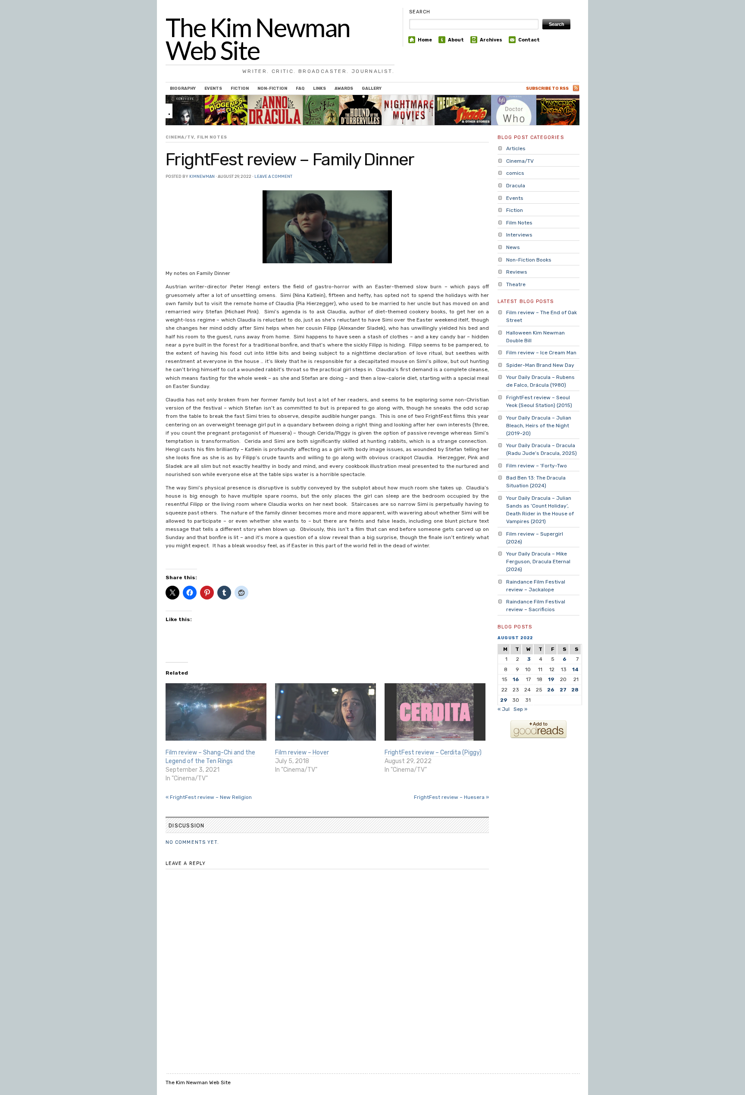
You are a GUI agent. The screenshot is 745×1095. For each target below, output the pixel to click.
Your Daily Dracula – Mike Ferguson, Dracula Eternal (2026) (538, 561)
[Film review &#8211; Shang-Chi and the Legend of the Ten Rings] (216, 712)
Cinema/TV (180, 137)
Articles (516, 148)
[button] (327, 226)
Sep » (520, 709)
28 (575, 690)
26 (550, 690)
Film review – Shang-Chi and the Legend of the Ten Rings (210, 757)
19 (551, 679)
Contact (529, 40)
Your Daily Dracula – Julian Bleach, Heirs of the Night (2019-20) (538, 425)
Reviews (516, 272)
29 (503, 700)
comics (515, 173)
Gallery (372, 88)
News (513, 247)
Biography (183, 88)
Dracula (515, 186)
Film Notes (212, 137)
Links (319, 88)
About (456, 40)
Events (213, 88)
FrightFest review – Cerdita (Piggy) (433, 752)
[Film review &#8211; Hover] (325, 712)
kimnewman (202, 176)
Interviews (519, 235)
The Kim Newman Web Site (258, 39)
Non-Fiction (272, 88)
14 (575, 669)
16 (516, 679)
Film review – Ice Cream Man (541, 353)
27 (563, 690)
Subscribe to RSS (547, 88)
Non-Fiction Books (528, 260)
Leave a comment (273, 176)
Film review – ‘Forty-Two (536, 466)
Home (425, 40)
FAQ (300, 88)
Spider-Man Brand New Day (540, 365)
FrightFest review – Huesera (451, 797)
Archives (491, 40)
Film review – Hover (302, 752)
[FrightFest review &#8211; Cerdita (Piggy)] (435, 712)
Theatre (516, 284)
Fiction (240, 88)
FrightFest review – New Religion (209, 797)
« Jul (504, 709)
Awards (344, 88)
